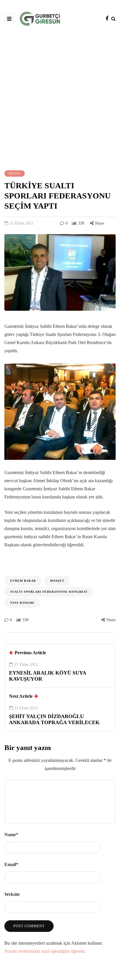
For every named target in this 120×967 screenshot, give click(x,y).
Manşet (57, 580)
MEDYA (14, 173)
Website (12, 894)
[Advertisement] (60, 97)
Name (11, 834)
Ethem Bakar (23, 580)
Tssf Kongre (22, 602)
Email (11, 864)
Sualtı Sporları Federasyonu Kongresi (48, 591)
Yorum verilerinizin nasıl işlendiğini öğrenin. (45, 951)
